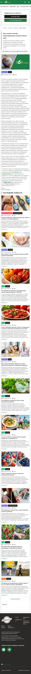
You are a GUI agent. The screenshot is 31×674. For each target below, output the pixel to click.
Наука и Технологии (7, 213)
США (10, 72)
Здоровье (13, 6)
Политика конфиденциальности (26, 622)
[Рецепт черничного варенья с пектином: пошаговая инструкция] (15, 459)
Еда (18, 6)
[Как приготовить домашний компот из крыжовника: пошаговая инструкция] (15, 532)
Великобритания (18, 213)
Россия (10, 249)
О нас (17, 617)
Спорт (3, 578)
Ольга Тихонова (5, 189)
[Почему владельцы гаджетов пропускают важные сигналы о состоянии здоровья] (15, 203)
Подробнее (4, 229)
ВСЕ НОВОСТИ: (5, 6)
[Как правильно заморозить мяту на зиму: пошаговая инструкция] (15, 385)
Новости (10, 28)
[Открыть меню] (1, 2)
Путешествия (24, 6)
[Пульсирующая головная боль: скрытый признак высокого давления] (15, 495)
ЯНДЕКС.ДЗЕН (7, 182)
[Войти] (29, 2)
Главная (5, 28)
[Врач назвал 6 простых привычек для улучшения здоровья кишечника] (15, 239)
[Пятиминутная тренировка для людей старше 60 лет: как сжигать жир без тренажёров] (15, 568)
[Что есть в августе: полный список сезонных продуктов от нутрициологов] (15, 422)
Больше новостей (15, 599)
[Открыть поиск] (25, 2)
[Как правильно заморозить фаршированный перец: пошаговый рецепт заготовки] (15, 276)
